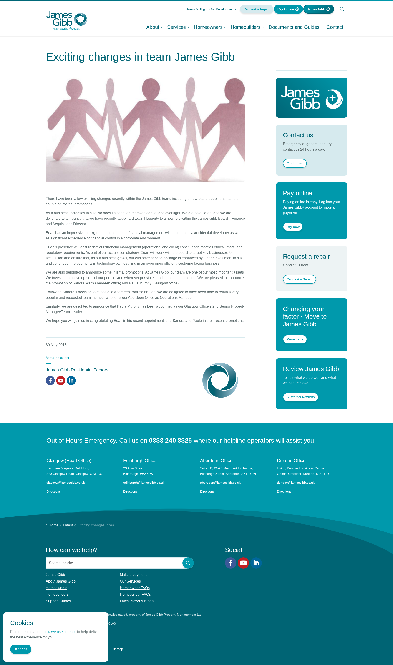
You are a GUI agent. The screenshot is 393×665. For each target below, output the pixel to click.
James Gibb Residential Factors (77, 369)
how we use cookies (59, 631)
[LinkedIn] (256, 563)
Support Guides (58, 601)
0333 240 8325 (170, 440)
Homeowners (208, 27)
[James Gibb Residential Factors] (66, 20)
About (152, 27)
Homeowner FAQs (135, 588)
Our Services (130, 581)
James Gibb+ (56, 575)
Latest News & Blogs (137, 601)
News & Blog (196, 9)
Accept (21, 649)
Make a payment (133, 575)
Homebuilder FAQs (135, 594)
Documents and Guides (294, 27)
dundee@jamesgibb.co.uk (296, 482)
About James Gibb (61, 581)
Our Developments (222, 9)
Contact (334, 27)
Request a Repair (257, 9)
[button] (188, 563)
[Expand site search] (342, 9)
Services (176, 27)
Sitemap (117, 649)
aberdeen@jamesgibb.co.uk (221, 482)
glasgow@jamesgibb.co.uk (66, 482)
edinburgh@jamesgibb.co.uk (143, 482)
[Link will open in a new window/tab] (50, 380)
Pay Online (285, 9)
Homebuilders (246, 27)
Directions (53, 491)
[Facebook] (230, 563)
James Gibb (316, 9)
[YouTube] (243, 563)
